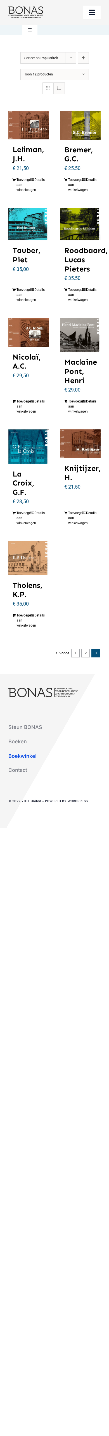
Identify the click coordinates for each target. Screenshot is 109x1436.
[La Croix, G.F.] (28, 446)
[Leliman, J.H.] (28, 125)
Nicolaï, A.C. (27, 361)
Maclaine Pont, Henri (80, 371)
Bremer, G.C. (78, 154)
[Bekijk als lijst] (59, 88)
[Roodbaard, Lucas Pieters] (80, 224)
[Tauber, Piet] (28, 224)
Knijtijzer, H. (82, 473)
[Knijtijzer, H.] (80, 443)
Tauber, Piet (27, 255)
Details (39, 180)
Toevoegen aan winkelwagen (22, 185)
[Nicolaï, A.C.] (28, 332)
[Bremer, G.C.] (80, 125)
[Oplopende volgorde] (83, 58)
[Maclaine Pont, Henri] (80, 335)
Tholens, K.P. (27, 590)
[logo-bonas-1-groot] (25, 9)
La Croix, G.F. (23, 483)
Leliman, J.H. (28, 154)
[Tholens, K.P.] (28, 558)
